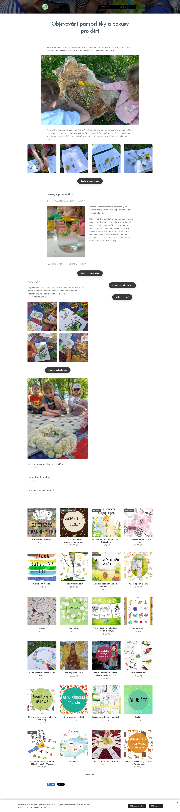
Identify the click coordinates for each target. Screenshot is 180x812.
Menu (133, 7)
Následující (89, 774)
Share (52, 784)
